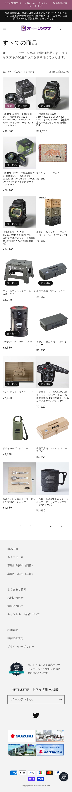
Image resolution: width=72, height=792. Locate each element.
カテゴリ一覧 (15, 557)
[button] (5, 28)
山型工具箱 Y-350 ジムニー (52, 291)
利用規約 (12, 630)
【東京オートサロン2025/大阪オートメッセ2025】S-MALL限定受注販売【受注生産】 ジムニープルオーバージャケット (52, 396)
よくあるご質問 (16, 589)
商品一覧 (12, 549)
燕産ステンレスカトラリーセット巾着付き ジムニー (19, 500)
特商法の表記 (15, 638)
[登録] (60, 699)
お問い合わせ (15, 597)
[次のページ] (61, 526)
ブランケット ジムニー (49, 173)
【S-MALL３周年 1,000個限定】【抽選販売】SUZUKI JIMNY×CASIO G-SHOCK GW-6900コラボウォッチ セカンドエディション (18, 119)
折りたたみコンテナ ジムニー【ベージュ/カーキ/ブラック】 (52, 233)
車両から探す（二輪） (20, 573)
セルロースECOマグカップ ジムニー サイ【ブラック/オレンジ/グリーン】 (52, 501)
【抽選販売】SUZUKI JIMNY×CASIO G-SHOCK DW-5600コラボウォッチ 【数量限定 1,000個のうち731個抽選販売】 (52, 119)
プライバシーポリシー (20, 646)
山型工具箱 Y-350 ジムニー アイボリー (52, 450)
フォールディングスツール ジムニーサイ (19, 292)
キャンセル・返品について (23, 614)
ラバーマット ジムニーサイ (18, 392)
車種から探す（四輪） (20, 565)
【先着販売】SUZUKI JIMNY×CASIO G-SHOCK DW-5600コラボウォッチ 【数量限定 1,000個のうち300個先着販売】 (19, 238)
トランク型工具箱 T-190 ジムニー (51, 343)
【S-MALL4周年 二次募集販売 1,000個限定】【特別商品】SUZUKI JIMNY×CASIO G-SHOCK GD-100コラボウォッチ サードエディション (19, 179)
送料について (15, 606)
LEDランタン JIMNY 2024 (17, 341)
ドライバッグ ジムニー (15, 448)
